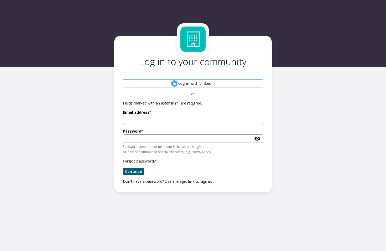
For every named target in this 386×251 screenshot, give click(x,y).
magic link (185, 181)
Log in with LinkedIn (196, 83)
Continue (133, 171)
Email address (136, 112)
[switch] (257, 138)
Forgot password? (139, 161)
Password (132, 131)
